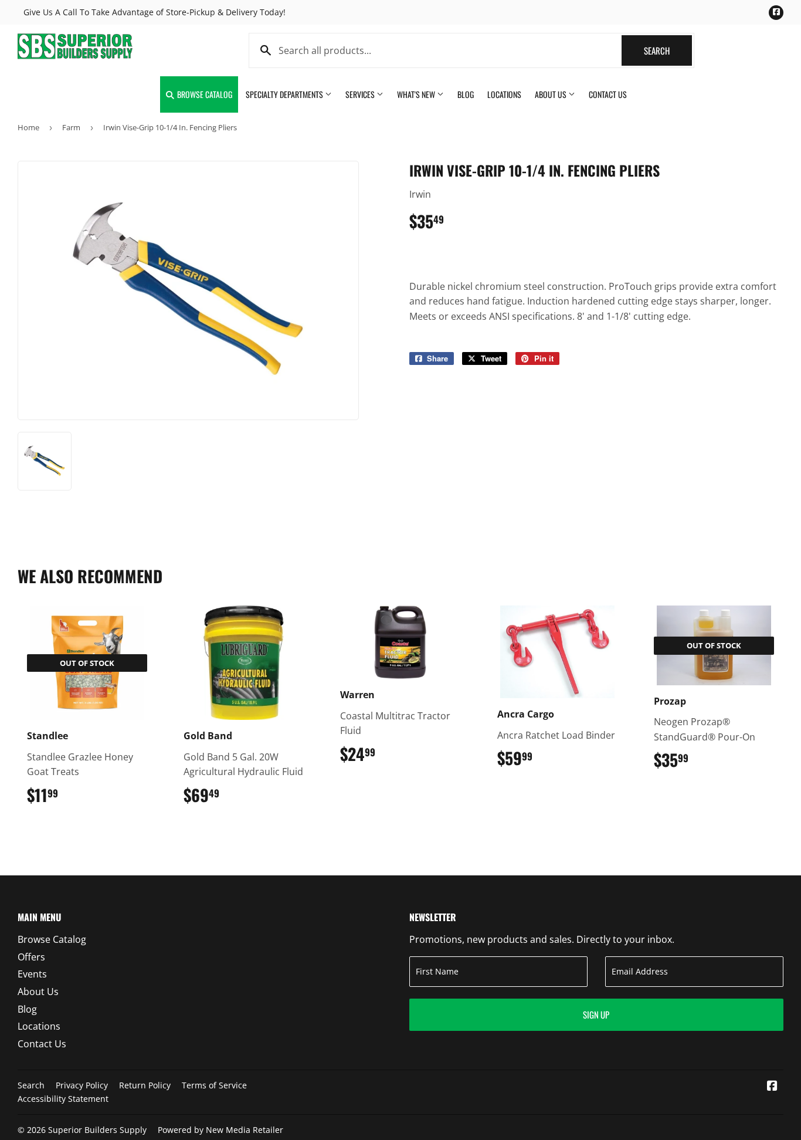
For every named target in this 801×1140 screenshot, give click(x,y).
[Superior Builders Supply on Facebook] (772, 1086)
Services (360, 94)
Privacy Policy (82, 1085)
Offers (31, 956)
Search (668, 50)
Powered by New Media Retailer (220, 1129)
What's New (417, 94)
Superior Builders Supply (97, 1129)
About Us (551, 94)
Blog (465, 94)
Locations (504, 94)
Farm (71, 127)
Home (28, 127)
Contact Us (608, 94)
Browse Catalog (203, 94)
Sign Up (596, 1014)
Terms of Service (214, 1085)
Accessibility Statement (63, 1098)
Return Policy (145, 1085)
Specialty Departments (285, 94)
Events (32, 974)
